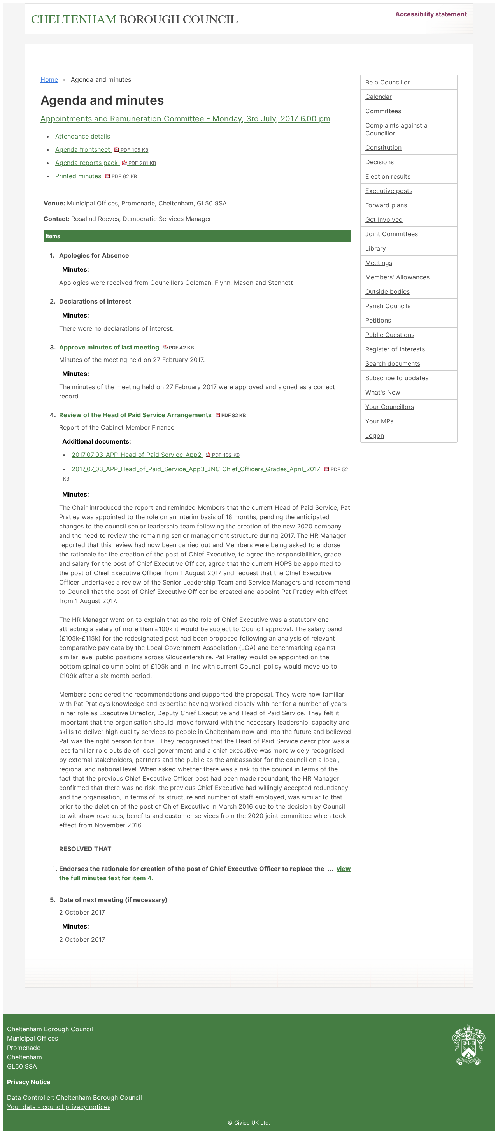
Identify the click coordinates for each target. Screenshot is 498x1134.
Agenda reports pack (105, 163)
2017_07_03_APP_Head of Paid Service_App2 (156, 454)
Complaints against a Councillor (396, 129)
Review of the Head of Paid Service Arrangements (152, 415)
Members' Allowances (397, 277)
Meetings (378, 263)
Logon (374, 435)
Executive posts (388, 191)
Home (49, 79)
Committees (383, 111)
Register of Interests (395, 349)
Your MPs (379, 421)
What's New (382, 392)
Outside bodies (387, 291)
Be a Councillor (387, 82)
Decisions (379, 162)
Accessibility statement (431, 14)
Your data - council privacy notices (58, 1107)
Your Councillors (389, 407)
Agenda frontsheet (101, 149)
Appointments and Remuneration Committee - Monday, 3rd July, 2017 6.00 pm (185, 118)
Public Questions (389, 335)
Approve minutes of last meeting (126, 347)
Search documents (392, 363)
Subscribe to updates (396, 378)
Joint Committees (391, 234)
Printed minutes (96, 176)
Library (375, 248)
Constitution (383, 147)
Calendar (378, 96)
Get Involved (384, 219)
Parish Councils (387, 306)
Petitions (378, 320)
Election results (387, 176)
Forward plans (386, 205)
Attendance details (82, 136)
